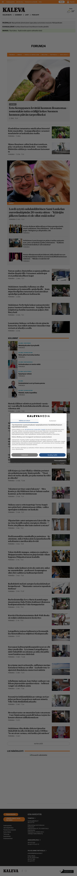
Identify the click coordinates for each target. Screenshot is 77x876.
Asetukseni (52, 421)
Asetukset (25, 455)
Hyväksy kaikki (52, 455)
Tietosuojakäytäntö (60, 460)
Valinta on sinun (24, 420)
